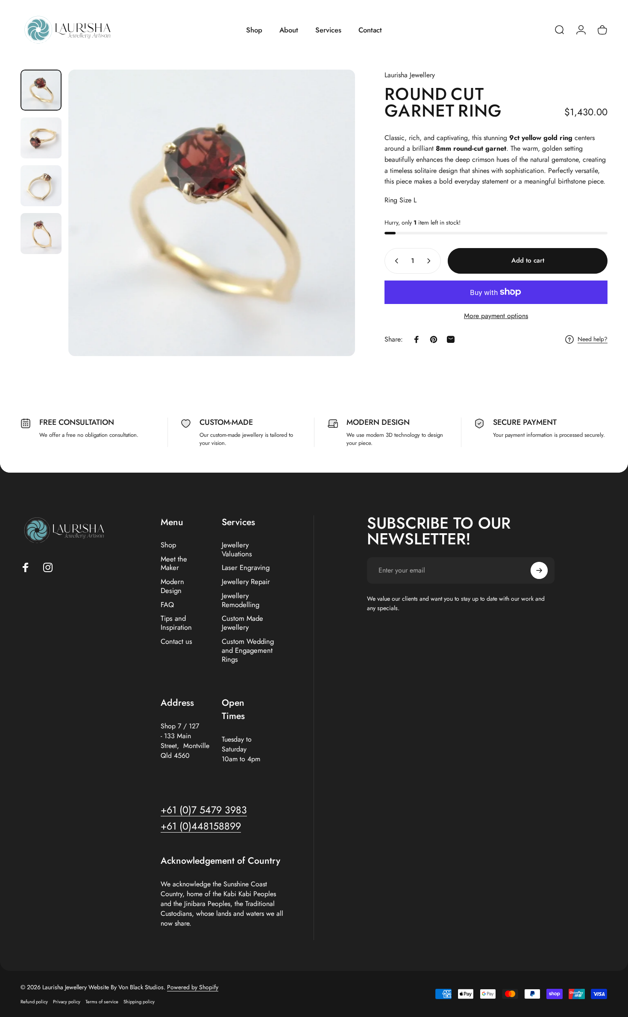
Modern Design (172, 586)
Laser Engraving (246, 567)
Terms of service (101, 1001)
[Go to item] (41, 90)
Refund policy (34, 1001)
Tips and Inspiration (176, 623)
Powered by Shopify (192, 987)
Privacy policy (66, 1001)
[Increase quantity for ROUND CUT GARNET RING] (430, 260)
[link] (201, 826)
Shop (168, 545)
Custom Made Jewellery (242, 623)
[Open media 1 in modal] (211, 213)
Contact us (176, 641)
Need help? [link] (592, 339)
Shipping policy (139, 1001)
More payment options (496, 316)
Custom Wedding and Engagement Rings (248, 650)
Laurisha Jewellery (409, 75)
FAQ (167, 604)
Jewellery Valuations (237, 549)
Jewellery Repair (246, 581)
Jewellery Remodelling (240, 600)
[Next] (333, 213)
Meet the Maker (174, 564)
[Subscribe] (539, 570)
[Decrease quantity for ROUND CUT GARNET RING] (395, 260)
